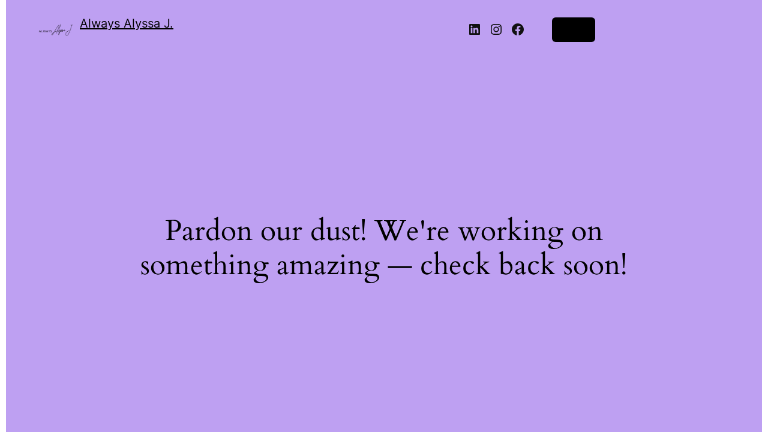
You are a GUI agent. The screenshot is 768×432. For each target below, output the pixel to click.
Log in (574, 29)
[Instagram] (496, 29)
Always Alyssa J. (126, 23)
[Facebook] (518, 29)
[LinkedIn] (474, 29)
